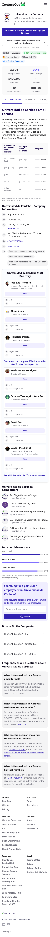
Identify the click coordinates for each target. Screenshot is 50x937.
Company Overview (12, 99)
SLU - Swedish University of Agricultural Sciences (29, 519)
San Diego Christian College (23, 495)
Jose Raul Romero (21, 282)
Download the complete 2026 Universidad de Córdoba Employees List (25, 363)
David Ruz (16, 422)
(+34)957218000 (15, 241)
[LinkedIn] (14, 24)
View (25, 294)
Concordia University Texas (23, 503)
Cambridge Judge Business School (26, 536)
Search (27, 616)
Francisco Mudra (17, 749)
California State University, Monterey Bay (29, 528)
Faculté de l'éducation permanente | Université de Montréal (29, 511)
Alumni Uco (17, 311)
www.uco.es (13, 246)
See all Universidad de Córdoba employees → (24, 477)
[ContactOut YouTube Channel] (8, 924)
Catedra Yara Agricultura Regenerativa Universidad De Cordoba (28, 396)
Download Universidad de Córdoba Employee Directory (25, 31)
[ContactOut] (14, 4)
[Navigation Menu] (45, 4)
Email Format (30, 99)
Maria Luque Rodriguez (24, 370)
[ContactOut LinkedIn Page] (3, 924)
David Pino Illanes (21, 448)
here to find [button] (22, 724)
